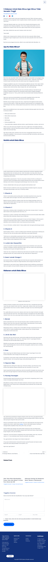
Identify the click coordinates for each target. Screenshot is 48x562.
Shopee (27, 539)
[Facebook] (4, 16)
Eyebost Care (16, 538)
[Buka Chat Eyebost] (4, 559)
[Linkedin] (12, 16)
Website (15, 542)
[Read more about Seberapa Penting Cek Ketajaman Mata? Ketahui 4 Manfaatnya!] (34, 470)
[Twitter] (7, 16)
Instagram (16, 539)
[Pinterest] (9, 16)
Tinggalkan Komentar (7, 484)
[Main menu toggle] (45, 2)
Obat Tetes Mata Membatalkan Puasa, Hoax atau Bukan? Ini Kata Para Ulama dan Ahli (13, 480)
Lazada (27, 538)
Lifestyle (14, 484)
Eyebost (21, 424)
